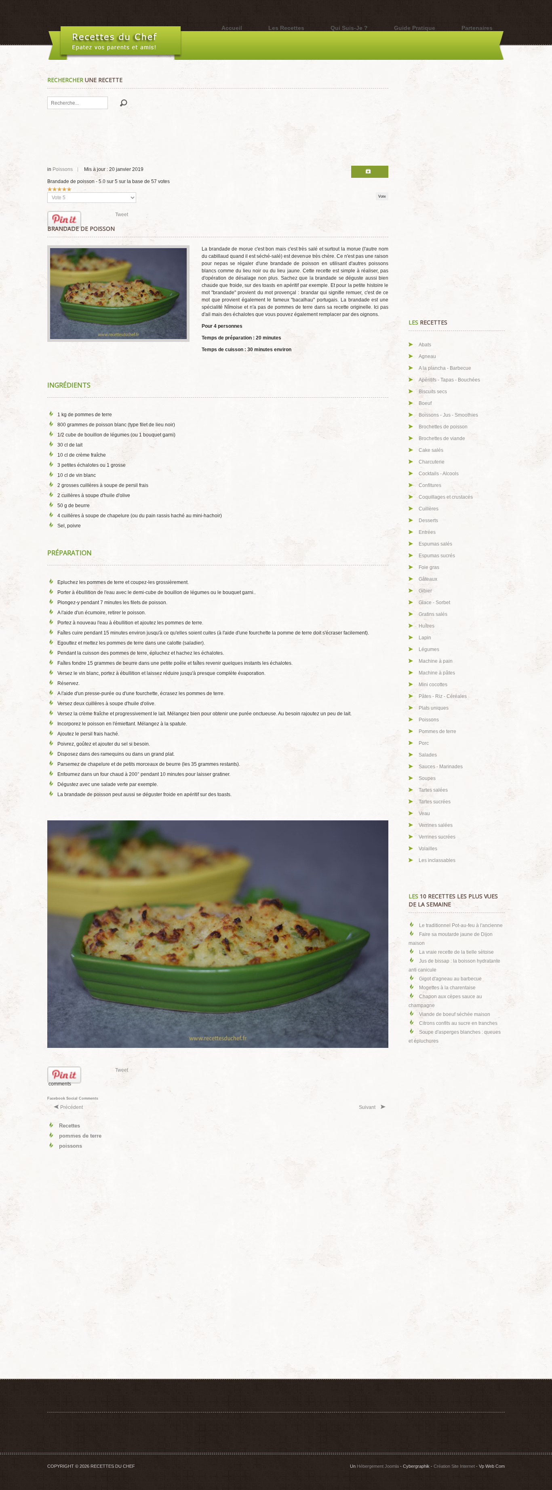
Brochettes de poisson (443, 427)
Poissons (63, 169)
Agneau (427, 356)
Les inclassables (437, 860)
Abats (425, 345)
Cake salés (431, 450)
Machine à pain (436, 661)
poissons (70, 1146)
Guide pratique (414, 28)
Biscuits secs (433, 391)
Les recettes (286, 28)
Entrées (427, 532)
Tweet (121, 214)
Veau (424, 813)
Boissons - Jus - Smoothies (448, 415)
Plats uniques (434, 708)
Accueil (231, 28)
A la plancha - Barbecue (445, 368)
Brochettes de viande (442, 438)
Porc (424, 743)
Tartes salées (433, 790)
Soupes (427, 778)
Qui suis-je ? (349, 28)
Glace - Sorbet (434, 602)
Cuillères (428, 509)
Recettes (69, 1126)
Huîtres (426, 626)
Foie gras (429, 567)
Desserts (428, 520)
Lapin (425, 638)
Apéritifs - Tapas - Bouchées (449, 380)
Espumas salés (435, 544)
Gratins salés (433, 614)
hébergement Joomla (378, 1466)
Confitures (430, 485)
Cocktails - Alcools (439, 473)
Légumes (429, 649)
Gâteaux (428, 579)
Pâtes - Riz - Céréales (443, 696)
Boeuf (425, 403)
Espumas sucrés (437, 555)
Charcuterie (432, 462)
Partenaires (477, 28)
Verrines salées (436, 825)
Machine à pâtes (437, 673)
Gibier (425, 591)
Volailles (428, 848)
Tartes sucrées (435, 802)
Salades (428, 755)
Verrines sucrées (437, 837)
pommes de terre (80, 1136)
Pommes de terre (437, 731)
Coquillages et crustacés (446, 497)
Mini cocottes (433, 684)
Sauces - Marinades (441, 766)
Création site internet (454, 1466)
